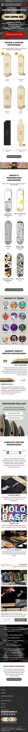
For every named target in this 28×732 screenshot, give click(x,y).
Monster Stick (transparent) (20, 247)
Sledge (7, 79)
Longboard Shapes (15, 637)
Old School (7, 111)
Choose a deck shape (22, 374)
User (3, 693)
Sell (3, 707)
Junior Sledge (21, 79)
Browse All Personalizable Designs (14, 289)
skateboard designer (17, 652)
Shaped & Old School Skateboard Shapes (15, 641)
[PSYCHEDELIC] (14, 305)
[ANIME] (5, 327)
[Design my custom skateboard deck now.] (14, 20)
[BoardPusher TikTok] (9, 714)
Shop (3, 703)
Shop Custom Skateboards (14, 679)
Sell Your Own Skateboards (14, 550)
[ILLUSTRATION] (22, 305)
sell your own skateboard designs (16, 669)
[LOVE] (5, 316)
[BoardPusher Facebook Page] (5, 714)
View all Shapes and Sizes (14, 156)
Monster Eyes (20, 279)
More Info (7, 620)
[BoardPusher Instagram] (2, 714)
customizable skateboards (18, 649)
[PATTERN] (14, 327)
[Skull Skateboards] (22, 338)
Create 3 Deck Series (14, 413)
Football (20, 111)
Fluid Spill (8, 246)
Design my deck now (14, 34)
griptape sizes (10, 631)
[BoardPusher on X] (7, 714)
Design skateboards (7, 696)
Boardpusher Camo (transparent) (8, 279)
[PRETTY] (22, 316)
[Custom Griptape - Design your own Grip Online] (7, 133)
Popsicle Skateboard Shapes (15, 635)
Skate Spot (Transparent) (8, 214)
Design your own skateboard (8, 393)
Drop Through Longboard (20, 150)
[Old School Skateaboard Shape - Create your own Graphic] (7, 97)
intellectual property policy (6, 730)
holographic (8, 527)
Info (3, 690)
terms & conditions (19, 729)
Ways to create (6, 700)
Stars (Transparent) (20, 214)
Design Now (20, 620)
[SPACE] (14, 316)
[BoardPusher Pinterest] (12, 714)
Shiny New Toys (14, 523)
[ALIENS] (5, 338)
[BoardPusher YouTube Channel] (14, 714)
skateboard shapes (16, 629)
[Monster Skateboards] (14, 338)
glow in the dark (22, 527)
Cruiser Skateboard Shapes (14, 645)
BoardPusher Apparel (14, 495)
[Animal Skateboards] (5, 305)
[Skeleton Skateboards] (22, 327)
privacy (24, 729)
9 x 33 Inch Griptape (7, 150)
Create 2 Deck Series (14, 418)
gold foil (14, 527)
